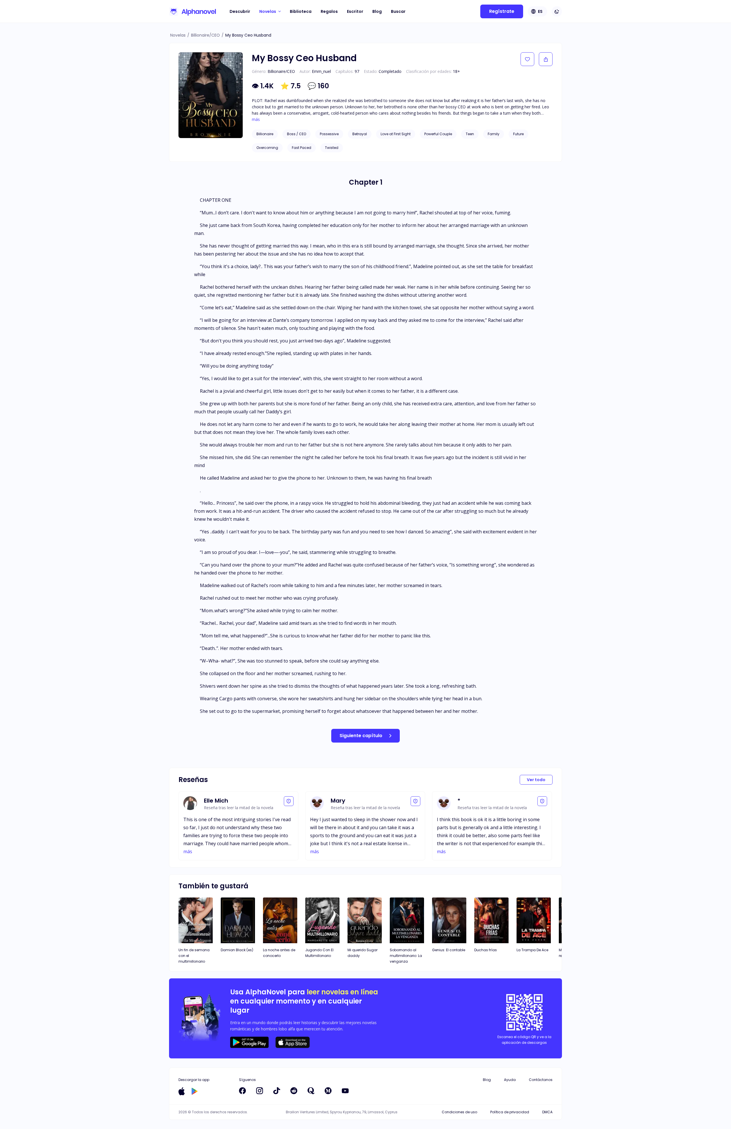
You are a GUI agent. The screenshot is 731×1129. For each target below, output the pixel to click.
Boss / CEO (296, 133)
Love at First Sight (396, 133)
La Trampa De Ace (532, 950)
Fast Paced (301, 147)
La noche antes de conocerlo (279, 953)
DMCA (547, 1112)
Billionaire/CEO (205, 35)
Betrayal (359, 133)
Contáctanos (541, 1079)
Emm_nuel (321, 71)
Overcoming (267, 147)
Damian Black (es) (237, 950)
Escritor (355, 11)
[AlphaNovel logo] (192, 11)
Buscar (398, 11)
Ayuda (510, 1079)
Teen (470, 133)
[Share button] (546, 59)
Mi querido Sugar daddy (362, 953)
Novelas (178, 35)
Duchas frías (485, 950)
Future (518, 133)
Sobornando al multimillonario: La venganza (406, 956)
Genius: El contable (448, 950)
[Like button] (527, 59)
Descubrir (240, 11)
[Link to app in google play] (195, 1091)
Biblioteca (301, 11)
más (256, 119)
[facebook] (242, 1090)
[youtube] (345, 1090)
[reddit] (293, 1090)
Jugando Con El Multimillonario (319, 953)
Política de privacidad (509, 1112)
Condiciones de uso (459, 1112)
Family (493, 133)
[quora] (311, 1090)
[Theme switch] (557, 11)
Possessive (329, 133)
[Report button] (289, 801)
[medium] (328, 1090)
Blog (377, 11)
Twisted (331, 147)
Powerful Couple (438, 133)
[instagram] (259, 1090)
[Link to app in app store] (181, 1091)
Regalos (329, 11)
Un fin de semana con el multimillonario (194, 956)
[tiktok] (276, 1090)
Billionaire (264, 133)
